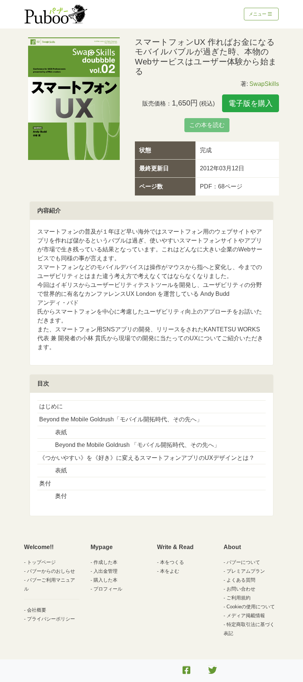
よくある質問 (241, 580)
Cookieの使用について (251, 606)
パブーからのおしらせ (51, 571)
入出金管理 (105, 571)
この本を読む (207, 125)
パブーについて (243, 562)
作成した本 (105, 562)
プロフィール (107, 589)
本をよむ (169, 571)
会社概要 (36, 610)
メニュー (258, 14)
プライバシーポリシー (51, 619)
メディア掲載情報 (246, 615)
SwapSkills (264, 84)
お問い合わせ (241, 589)
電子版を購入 (250, 103)
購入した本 (105, 580)
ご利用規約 (239, 598)
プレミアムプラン (246, 571)
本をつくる (172, 562)
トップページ (41, 562)
